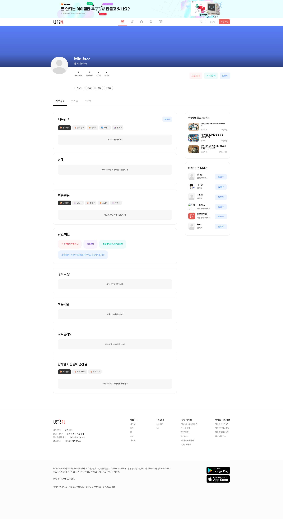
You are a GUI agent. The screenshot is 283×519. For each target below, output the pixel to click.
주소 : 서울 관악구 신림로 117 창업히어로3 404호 (75, 472)
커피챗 (132, 424)
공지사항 (159, 424)
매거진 (132, 440)
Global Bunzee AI (189, 424)
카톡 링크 (69, 430)
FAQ (157, 428)
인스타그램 (185, 428)
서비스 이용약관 (221, 424)
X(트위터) (185, 432)
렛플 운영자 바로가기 (75, 434)
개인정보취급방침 (222, 428)
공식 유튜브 (186, 444)
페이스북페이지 (187, 440)
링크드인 (184, 436)
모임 (132, 436)
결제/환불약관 (220, 436)
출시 (132, 428)
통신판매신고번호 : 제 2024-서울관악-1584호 (148, 468)
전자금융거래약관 (222, 432)
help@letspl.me (77, 437)
